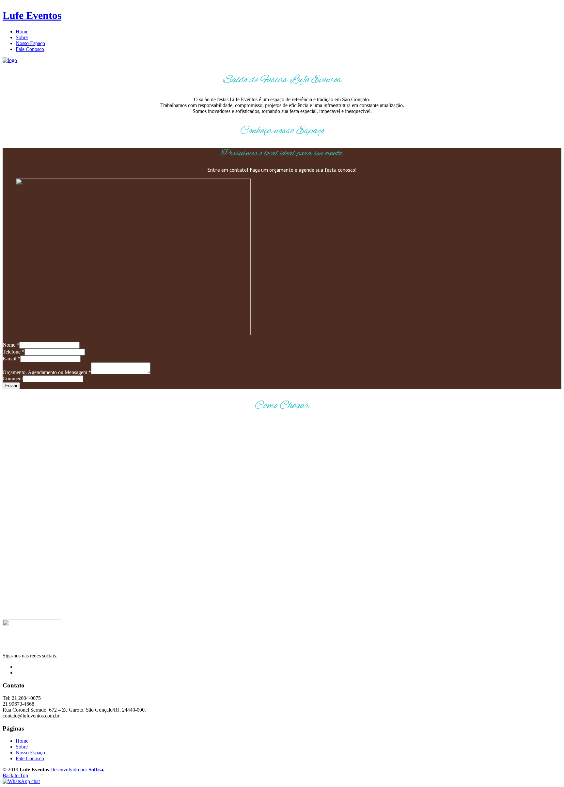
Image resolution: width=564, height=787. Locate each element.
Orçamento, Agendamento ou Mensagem (47, 372)
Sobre (22, 746)
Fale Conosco (30, 758)
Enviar (11, 385)
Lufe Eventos (32, 15)
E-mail (11, 358)
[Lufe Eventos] (10, 60)
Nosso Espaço (30, 752)
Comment (13, 378)
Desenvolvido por (76, 769)
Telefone (13, 351)
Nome (11, 345)
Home (22, 741)
